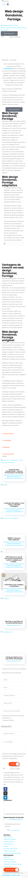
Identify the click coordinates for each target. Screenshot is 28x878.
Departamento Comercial (13, 817)
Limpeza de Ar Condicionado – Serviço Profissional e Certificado (14, 471)
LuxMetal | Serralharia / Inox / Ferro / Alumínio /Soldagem (14, 504)
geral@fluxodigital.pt (12, 809)
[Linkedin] (5, 798)
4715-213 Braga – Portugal (12, 807)
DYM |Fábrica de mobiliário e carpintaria (14, 585)
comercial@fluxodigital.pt (14, 819)
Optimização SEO (9, 478)
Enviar (13, 764)
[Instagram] (5, 793)
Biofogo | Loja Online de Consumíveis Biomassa (14, 622)
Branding (6, 475)
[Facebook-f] (5, 789)
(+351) (10, 822)
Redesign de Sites (18, 478)
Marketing (17, 476)
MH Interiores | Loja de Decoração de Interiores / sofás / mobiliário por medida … (14, 559)
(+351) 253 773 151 (13, 811)
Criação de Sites (13, 475)
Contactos (8, 800)
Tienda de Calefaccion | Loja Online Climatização (14, 658)
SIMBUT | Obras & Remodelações (14, 539)
